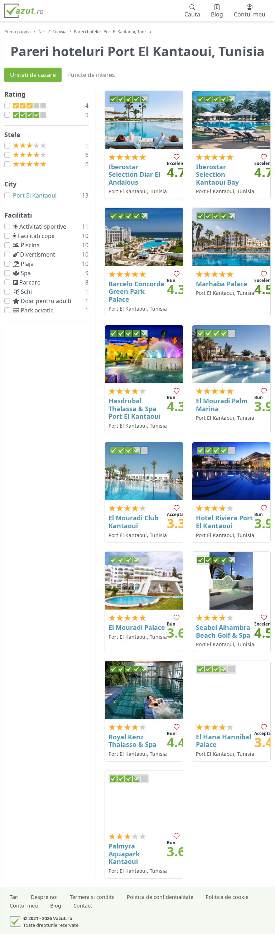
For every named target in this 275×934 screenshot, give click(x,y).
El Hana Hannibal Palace (223, 741)
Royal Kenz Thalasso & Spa (132, 741)
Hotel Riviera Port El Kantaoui (224, 522)
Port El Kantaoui (35, 195)
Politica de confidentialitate (160, 897)
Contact (82, 905)
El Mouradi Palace (136, 627)
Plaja (28, 264)
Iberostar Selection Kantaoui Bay (217, 174)
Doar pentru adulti (46, 301)
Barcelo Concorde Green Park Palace (136, 291)
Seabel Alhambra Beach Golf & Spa (223, 631)
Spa (26, 273)
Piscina (31, 245)
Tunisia (60, 32)
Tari (41, 32)
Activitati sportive (43, 226)
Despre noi (44, 897)
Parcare (30, 282)
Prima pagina (17, 32)
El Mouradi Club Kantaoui (133, 522)
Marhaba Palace (221, 283)
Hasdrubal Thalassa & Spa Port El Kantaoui (134, 408)
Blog (55, 905)
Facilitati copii (36, 236)
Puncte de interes (91, 75)
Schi (27, 292)
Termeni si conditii (92, 897)
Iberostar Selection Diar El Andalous (134, 174)
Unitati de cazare (33, 75)
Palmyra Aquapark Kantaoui (124, 854)
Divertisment (38, 254)
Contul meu (24, 905)
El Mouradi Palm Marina (222, 405)
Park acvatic (37, 310)
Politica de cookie (227, 897)
